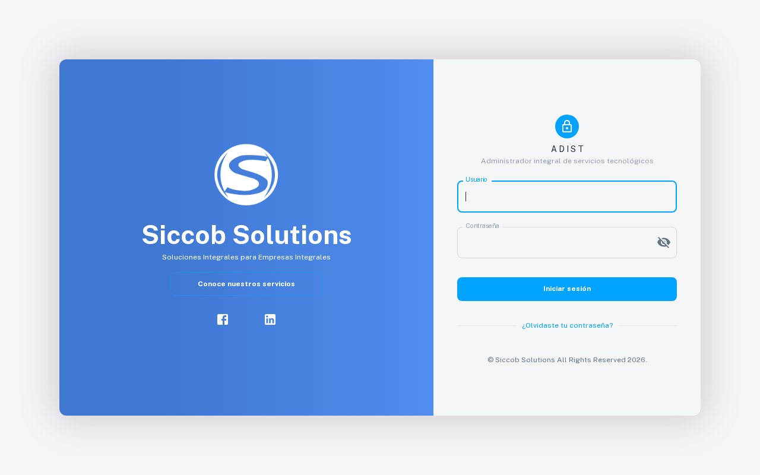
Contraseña (482, 225)
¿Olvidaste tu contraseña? (567, 325)
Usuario (476, 179)
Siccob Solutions (525, 360)
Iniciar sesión (567, 288)
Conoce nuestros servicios (246, 284)
